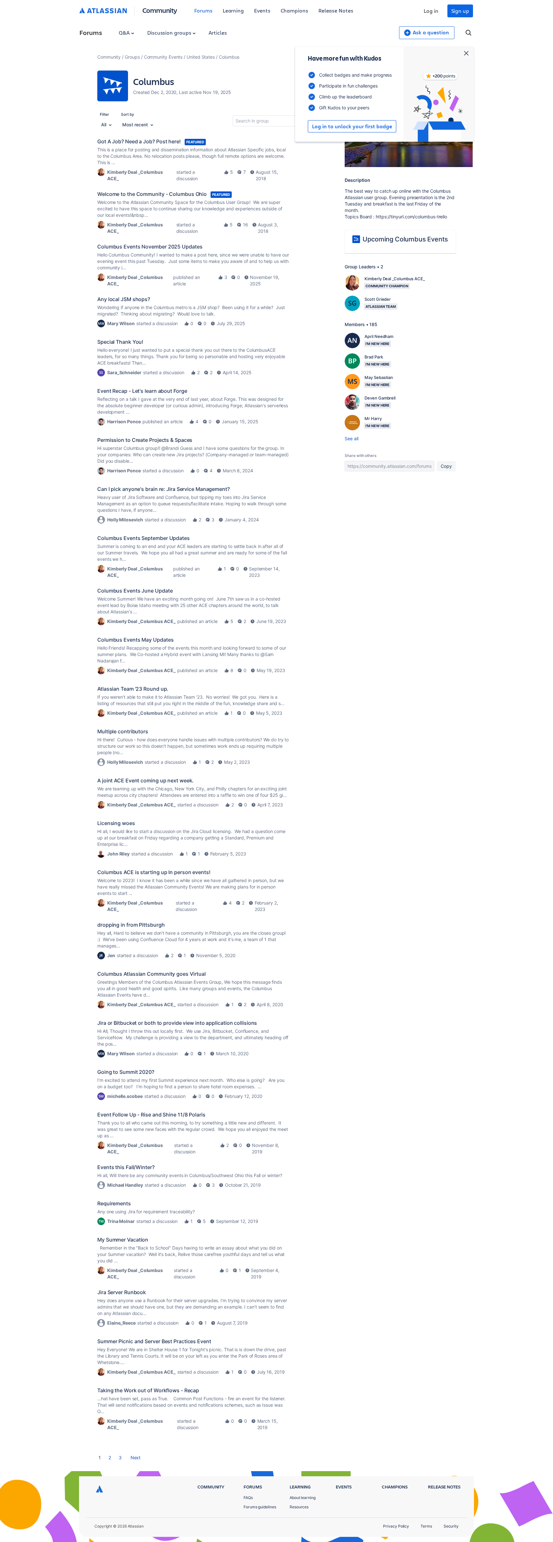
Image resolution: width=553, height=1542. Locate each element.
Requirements (114, 1203)
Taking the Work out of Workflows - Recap (148, 1390)
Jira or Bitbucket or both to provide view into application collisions (177, 1023)
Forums (203, 10)
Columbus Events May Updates (135, 639)
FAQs (248, 1497)
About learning (303, 1497)
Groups (132, 57)
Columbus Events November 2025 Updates (149, 246)
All (104, 124)
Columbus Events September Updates (143, 538)
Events (262, 10)
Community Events (163, 57)
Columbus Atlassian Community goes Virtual (151, 974)
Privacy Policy (396, 1526)
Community (159, 10)
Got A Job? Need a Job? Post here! (139, 141)
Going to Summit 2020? (125, 1072)
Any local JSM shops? (123, 299)
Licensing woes (116, 823)
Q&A (125, 32)
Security (451, 1526)
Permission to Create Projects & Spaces (144, 440)
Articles (218, 32)
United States (201, 57)
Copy (446, 466)
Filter (104, 114)
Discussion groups (170, 32)
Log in (431, 10)
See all (351, 438)
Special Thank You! (120, 342)
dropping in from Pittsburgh (130, 925)
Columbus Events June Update (134, 590)
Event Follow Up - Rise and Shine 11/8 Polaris (151, 1114)
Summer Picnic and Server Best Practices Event (154, 1341)
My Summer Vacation (122, 1239)
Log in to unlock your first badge (352, 126)
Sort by (127, 114)
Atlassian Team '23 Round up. (132, 689)
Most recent (135, 124)
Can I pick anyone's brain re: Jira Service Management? (163, 489)
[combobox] (269, 120)
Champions (294, 10)
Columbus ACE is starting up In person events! (154, 872)
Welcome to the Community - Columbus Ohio (152, 194)
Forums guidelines (260, 1506)
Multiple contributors (122, 731)
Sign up (460, 10)
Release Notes (335, 10)
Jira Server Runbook (121, 1292)
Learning (233, 10)
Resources (299, 1506)
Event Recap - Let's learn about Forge (142, 391)
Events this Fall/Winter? (126, 1167)
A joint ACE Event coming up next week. (145, 780)
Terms (426, 1526)
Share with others (360, 455)
